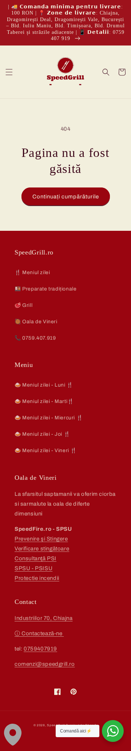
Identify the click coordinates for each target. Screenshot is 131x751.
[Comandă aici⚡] (113, 731)
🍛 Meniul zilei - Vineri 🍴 (46, 450)
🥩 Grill (23, 305)
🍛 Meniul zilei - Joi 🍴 (42, 434)
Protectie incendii (37, 578)
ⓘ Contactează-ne (39, 633)
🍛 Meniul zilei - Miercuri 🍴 (49, 417)
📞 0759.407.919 (35, 338)
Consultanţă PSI (35, 558)
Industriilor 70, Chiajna (43, 618)
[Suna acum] (63, 633)
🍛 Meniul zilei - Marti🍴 (44, 401)
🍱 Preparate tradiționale (45, 289)
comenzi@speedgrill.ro (45, 664)
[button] (9, 72)
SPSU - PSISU (33, 568)
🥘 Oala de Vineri (36, 321)
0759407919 (40, 649)
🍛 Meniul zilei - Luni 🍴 (44, 385)
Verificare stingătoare (42, 549)
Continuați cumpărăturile (65, 196)
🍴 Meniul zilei (32, 272)
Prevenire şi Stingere (41, 539)
